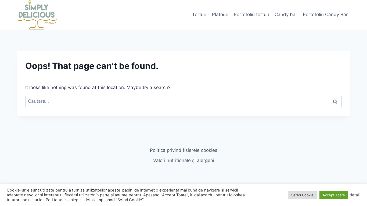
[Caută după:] (183, 101)
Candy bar (286, 14)
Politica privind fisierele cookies (183, 150)
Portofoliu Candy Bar (325, 14)
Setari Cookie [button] (302, 195)
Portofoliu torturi (251, 14)
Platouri (220, 14)
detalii (355, 195)
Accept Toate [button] (334, 195)
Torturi (199, 14)
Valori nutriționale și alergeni (183, 160)
